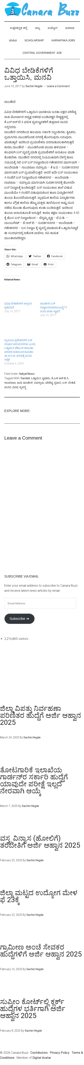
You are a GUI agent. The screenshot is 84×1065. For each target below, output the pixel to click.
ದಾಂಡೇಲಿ (28, 382)
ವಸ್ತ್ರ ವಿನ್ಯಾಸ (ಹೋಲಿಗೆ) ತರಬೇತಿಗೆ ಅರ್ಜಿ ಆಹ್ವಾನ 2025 (40, 841)
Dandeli (25, 378)
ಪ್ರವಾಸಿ (57, 382)
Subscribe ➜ (19, 619)
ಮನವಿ (7, 387)
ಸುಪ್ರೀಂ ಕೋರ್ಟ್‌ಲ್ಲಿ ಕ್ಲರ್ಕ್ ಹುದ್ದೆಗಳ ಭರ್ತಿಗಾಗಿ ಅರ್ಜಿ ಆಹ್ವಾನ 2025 (32, 1009)
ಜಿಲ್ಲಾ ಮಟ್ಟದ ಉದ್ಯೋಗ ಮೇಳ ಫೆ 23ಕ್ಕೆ (38, 896)
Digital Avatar (41, 1058)
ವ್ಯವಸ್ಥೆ (22, 387)
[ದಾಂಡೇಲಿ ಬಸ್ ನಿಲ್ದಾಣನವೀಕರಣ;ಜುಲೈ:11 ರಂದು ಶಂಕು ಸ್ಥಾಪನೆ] (56, 293)
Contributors (39, 1053)
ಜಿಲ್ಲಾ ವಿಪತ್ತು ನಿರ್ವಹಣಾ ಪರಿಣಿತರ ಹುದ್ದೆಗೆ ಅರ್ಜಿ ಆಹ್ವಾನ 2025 (40, 715)
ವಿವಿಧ (15, 387)
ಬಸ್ (64, 382)
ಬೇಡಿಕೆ (71, 382)
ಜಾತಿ (19, 382)
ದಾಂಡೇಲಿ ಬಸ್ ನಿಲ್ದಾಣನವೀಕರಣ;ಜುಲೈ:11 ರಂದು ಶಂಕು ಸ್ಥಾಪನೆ (53, 307)
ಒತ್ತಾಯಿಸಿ (36, 378)
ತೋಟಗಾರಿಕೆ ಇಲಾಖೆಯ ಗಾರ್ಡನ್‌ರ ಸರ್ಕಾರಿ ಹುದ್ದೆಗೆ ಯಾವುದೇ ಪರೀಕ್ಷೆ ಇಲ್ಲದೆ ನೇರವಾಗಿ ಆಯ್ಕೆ (34, 780)
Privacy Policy (59, 1053)
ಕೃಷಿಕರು (46, 378)
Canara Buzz (42, 9)
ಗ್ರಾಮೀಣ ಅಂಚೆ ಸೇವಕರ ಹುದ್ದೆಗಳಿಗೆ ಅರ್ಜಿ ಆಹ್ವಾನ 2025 (41, 950)
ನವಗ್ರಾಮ (39, 382)
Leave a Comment (58, 86)
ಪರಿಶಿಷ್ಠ (49, 382)
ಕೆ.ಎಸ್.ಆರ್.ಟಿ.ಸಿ (59, 378)
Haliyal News (27, 373)
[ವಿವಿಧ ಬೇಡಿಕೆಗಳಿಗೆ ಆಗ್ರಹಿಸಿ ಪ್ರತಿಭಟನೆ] (20, 293)
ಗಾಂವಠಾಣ (10, 382)
